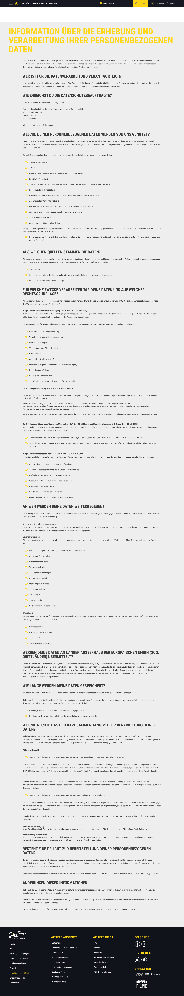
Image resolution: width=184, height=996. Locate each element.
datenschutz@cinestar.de (42, 125)
